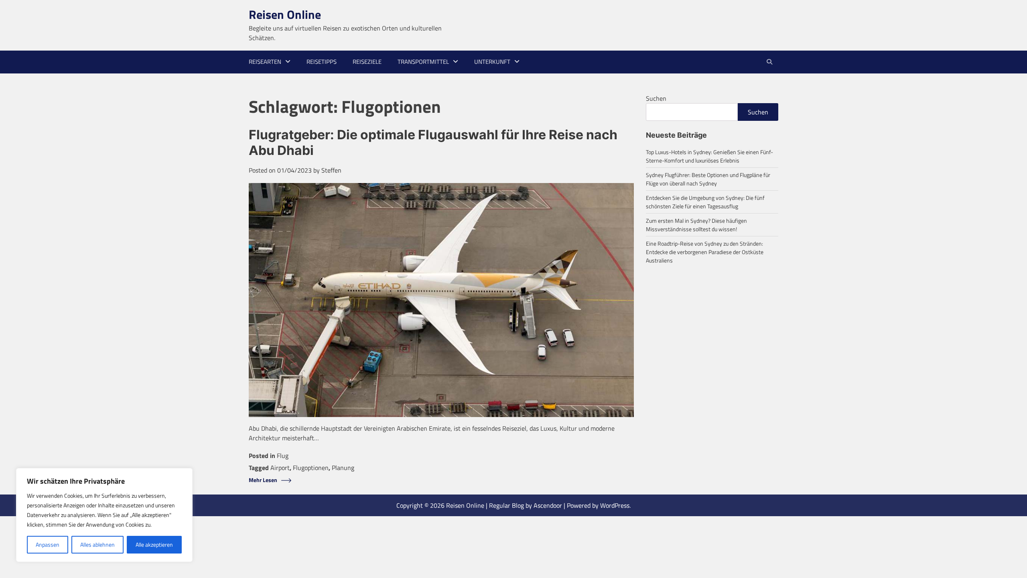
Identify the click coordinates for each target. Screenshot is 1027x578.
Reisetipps (321, 61)
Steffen (331, 170)
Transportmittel (423, 61)
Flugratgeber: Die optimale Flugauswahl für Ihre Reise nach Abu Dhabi (433, 142)
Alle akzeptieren (154, 544)
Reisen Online (285, 14)
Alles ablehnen (97, 544)
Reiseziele (367, 61)
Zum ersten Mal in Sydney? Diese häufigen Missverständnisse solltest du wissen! (696, 224)
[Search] (769, 61)
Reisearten (265, 61)
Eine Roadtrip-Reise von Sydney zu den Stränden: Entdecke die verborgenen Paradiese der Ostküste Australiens (704, 252)
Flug (282, 455)
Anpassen (47, 544)
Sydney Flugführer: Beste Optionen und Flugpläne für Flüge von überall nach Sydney (708, 179)
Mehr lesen (263, 480)
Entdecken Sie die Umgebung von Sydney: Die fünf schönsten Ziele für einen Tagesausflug (705, 201)
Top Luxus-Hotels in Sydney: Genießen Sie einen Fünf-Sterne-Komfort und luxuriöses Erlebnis (709, 156)
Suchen (656, 98)
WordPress (614, 505)
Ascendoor (548, 505)
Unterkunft (492, 61)
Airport (280, 467)
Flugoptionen (311, 467)
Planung (343, 467)
